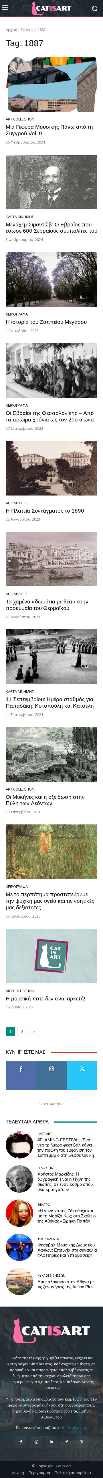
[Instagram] (36, 1442)
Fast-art (44, 1133)
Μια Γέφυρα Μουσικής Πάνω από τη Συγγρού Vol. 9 (49, 130)
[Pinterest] (66, 1442)
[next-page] (34, 1031)
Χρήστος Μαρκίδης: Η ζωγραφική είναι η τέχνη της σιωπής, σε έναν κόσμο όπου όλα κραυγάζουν (65, 1182)
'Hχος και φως (48, 1238)
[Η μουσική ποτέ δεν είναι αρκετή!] (51, 956)
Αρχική (11, 29)
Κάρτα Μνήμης (20, 217)
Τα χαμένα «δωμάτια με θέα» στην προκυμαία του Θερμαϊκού (47, 604)
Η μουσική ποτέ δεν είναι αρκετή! (45, 998)
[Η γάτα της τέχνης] (51, 8)
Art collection (20, 119)
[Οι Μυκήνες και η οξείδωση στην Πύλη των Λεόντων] (51, 754)
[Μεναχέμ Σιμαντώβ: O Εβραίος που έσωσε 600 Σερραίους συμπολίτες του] (51, 182)
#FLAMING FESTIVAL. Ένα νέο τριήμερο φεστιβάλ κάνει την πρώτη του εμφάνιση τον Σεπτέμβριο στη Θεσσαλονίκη (65, 1147)
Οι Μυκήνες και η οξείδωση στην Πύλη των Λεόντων (45, 800)
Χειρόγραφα (17, 314)
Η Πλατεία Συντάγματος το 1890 (45, 510)
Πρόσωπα (45, 1167)
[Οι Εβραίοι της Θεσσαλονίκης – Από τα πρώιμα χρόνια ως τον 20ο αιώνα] (51, 370)
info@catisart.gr (73, 1427)
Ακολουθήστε (51, 1063)
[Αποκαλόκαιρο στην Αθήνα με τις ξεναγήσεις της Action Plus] (19, 1281)
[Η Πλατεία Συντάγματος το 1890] (51, 468)
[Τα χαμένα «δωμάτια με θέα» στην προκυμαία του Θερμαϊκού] (51, 559)
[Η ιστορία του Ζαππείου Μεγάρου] (51, 279)
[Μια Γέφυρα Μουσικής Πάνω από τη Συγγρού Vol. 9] (51, 84)
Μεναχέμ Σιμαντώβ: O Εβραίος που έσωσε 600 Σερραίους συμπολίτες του (51, 227)
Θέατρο (43, 1204)
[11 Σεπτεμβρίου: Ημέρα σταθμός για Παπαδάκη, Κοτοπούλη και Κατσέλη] (51, 656)
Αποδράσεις (16, 503)
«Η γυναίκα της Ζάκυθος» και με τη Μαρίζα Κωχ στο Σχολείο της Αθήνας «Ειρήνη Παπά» (66, 1216)
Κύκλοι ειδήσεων (51, 1275)
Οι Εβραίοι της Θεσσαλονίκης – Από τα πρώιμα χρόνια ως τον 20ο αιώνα (50, 416)
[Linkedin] (51, 1442)
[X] (82, 1442)
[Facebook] (21, 1442)
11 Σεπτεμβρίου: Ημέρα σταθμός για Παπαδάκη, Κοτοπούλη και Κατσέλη (50, 702)
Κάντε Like (21, 1063)
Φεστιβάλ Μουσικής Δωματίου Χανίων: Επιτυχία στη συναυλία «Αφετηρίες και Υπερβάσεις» (67, 1250)
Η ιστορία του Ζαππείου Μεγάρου (46, 322)
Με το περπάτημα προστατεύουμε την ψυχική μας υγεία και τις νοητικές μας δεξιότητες (50, 901)
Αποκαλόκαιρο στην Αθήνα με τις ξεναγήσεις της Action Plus (66, 1284)
